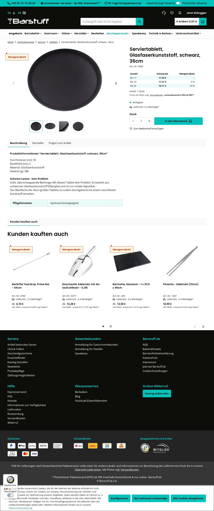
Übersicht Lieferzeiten (88, 469)
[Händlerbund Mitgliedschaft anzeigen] (161, 448)
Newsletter (14, 366)
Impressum (149, 362)
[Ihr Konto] (180, 13)
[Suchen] (139, 21)
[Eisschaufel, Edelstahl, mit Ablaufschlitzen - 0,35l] (82, 261)
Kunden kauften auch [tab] (23, 221)
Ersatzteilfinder (17, 358)
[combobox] (108, 21)
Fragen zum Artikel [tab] (60, 143)
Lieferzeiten (14, 409)
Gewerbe (161, 3)
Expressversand (17, 392)
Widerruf (13, 422)
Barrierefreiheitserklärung (158, 353)
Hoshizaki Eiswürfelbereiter (91, 400)
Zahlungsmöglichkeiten (21, 375)
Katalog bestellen (18, 362)
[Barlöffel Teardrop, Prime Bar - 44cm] (31, 261)
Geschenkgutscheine (20, 353)
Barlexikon (81, 392)
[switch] (178, 3)
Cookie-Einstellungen (155, 371)
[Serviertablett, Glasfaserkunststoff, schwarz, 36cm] (64, 80)
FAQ (10, 396)
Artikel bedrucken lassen (22, 344)
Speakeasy (81, 353)
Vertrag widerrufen (157, 393)
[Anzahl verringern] (133, 121)
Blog (77, 396)
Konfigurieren (119, 498)
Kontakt (12, 400)
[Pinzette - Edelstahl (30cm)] (182, 261)
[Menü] (16, 476)
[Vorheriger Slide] (13, 83)
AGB (145, 344)
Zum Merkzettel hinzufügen (148, 128)
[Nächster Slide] (115, 83)
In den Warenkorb (176, 121)
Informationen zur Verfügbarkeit (27, 405)
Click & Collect (16, 349)
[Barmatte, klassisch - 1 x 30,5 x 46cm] (132, 261)
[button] (37, 126)
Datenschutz (150, 358)
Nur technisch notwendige (150, 498)
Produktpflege (16, 371)
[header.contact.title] (164, 13)
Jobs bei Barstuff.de (154, 366)
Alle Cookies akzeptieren (188, 498)
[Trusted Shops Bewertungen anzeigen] (145, 448)
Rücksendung (15, 414)
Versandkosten (156, 95)
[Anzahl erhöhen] (149, 121)
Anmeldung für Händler (89, 349)
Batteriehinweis (152, 349)
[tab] (19, 143)
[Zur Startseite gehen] (28, 21)
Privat (194, 3)
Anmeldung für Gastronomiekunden (96, 344)
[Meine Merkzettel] (172, 13)
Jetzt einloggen (196, 13)
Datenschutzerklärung (20, 508)
